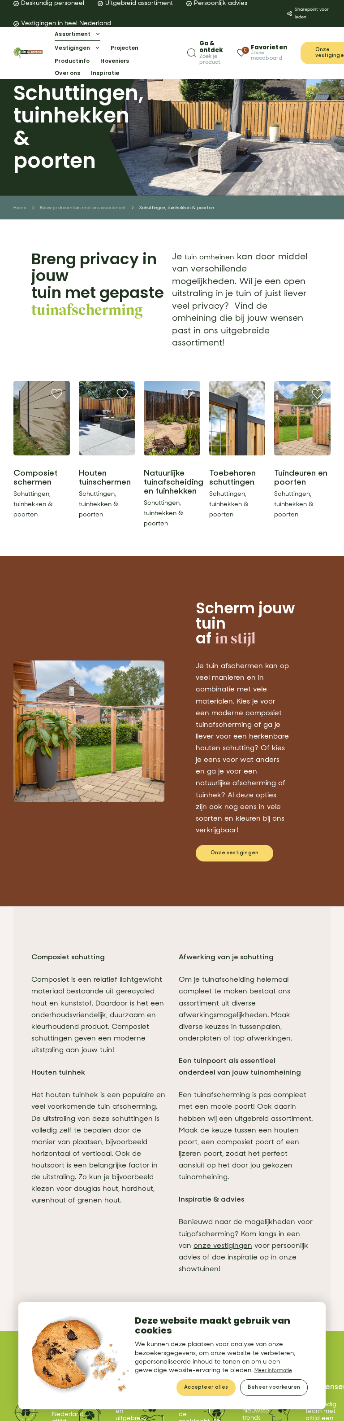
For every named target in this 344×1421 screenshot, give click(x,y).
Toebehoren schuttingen (232, 477)
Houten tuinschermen (105, 477)
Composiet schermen (35, 477)
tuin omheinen (215, 256)
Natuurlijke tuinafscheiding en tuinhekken (173, 482)
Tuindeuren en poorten (300, 477)
